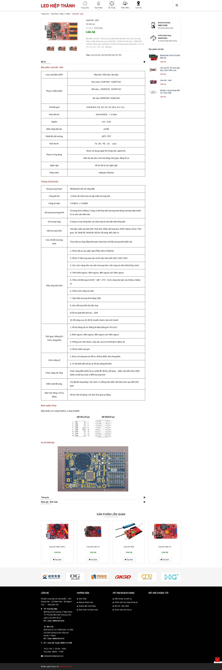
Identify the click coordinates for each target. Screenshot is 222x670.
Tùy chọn (57, 560)
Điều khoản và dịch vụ (123, 599)
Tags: (88, 55)
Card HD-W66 (129, 547)
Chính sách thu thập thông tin (126, 602)
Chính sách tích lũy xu (123, 610)
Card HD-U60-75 (93, 547)
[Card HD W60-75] (165, 532)
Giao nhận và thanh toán (88, 610)
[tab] (93, 62)
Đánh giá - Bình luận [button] (49, 502)
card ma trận (95, 55)
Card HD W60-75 (164, 547)
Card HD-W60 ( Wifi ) (57, 547)
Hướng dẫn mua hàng (87, 606)
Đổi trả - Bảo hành (122, 606)
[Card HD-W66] (129, 532)
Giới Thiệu (83, 599)
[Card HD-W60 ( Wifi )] (57, 532)
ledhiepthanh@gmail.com (53, 656)
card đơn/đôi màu (108, 55)
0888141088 (162, 25)
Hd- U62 (118, 55)
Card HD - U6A (165, 80)
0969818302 (162, 38)
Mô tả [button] (43, 62)
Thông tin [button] (45, 497)
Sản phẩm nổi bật (156, 49)
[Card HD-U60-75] (93, 532)
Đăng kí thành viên (86, 602)
